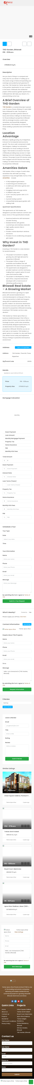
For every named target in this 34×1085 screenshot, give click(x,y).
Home (4, 1009)
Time (4, 543)
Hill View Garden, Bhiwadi (22, 1029)
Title (6, 730)
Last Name (5, 1047)
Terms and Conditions (9, 1021)
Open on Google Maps (23, 347)
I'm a (4, 663)
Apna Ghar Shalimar (23, 1016)
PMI (4, 513)
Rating (7, 738)
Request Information (17, 689)
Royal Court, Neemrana (12, 869)
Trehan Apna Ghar (11, 802)
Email (4, 571)
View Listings (27, 624)
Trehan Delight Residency (21, 1020)
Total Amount (7, 457)
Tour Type (6, 531)
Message (6, 580)
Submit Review (17, 759)
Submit (17, 1074)
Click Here (23, 617)
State (4, 1067)
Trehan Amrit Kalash (11, 832)
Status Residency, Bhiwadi (23, 1024)
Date (4, 535)
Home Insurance (8, 497)
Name (5, 555)
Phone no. (5, 1060)
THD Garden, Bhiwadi (23, 1032)
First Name (5, 1040)
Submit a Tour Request (17, 601)
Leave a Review (8, 707)
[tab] (5, 44)
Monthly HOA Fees (9, 505)
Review (7, 742)
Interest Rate (7, 473)
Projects (4, 1016)
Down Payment (8, 465)
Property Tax (7, 489)
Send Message (17, 967)
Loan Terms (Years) (9, 481)
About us (5, 1012)
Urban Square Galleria (24, 1009)
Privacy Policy (6, 1023)
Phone (5, 563)
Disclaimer (5, 1019)
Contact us (5, 1014)
